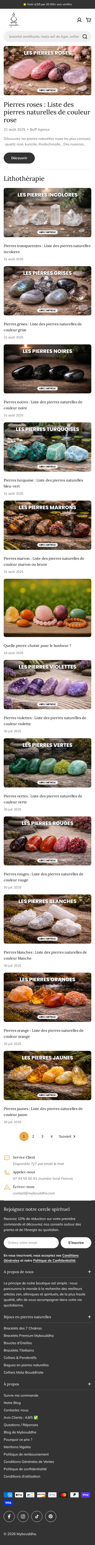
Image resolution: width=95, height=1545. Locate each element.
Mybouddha (26, 1534)
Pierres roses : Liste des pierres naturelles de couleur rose (47, 112)
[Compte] (79, 20)
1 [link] (24, 1136)
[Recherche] (85, 36)
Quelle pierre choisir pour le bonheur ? (37, 645)
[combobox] (47, 36)
